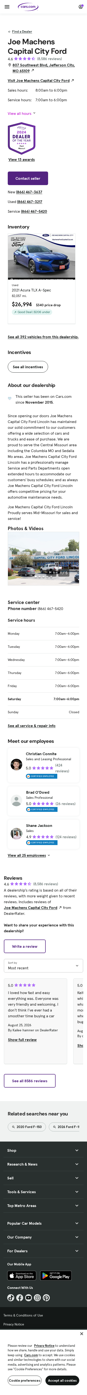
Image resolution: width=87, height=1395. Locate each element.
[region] (43, 1362)
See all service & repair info (32, 725)
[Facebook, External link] (19, 1297)
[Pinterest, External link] (46, 1297)
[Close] (81, 1333)
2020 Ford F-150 (29, 1127)
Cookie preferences (24, 1380)
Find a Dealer (22, 31)
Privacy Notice (13, 1324)
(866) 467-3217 (29, 201)
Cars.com (31, 1355)
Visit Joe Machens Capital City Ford (39, 80)
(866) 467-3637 (29, 191)
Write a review (24, 946)
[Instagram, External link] (37, 1297)
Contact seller (27, 178)
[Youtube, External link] (28, 1297)
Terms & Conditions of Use (23, 1315)
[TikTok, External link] (10, 1297)
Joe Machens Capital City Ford (30, 907)
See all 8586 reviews (29, 1080)
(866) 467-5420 (34, 211)
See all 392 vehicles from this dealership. (43, 336)
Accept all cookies (62, 1380)
